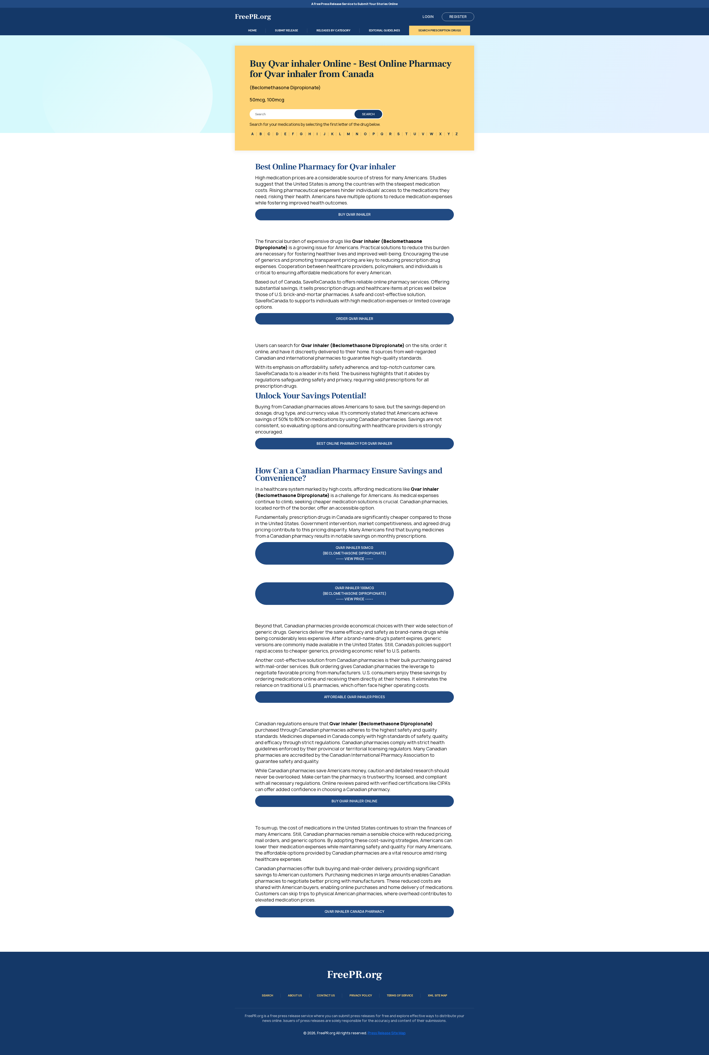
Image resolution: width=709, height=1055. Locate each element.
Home (252, 30)
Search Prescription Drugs (439, 30)
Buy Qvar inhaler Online (354, 801)
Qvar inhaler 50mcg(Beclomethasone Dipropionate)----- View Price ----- (354, 553)
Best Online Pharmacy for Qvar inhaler (354, 443)
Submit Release (286, 30)
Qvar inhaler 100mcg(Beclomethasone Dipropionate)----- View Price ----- (354, 593)
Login (428, 16)
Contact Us (326, 995)
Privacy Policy (361, 995)
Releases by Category (333, 30)
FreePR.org (253, 16)
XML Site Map (437, 995)
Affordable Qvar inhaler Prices (354, 697)
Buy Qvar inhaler (354, 214)
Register (458, 16)
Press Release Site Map (387, 1033)
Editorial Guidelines (384, 30)
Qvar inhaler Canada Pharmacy (354, 911)
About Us (295, 995)
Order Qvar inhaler (354, 318)
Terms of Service (400, 995)
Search (368, 114)
